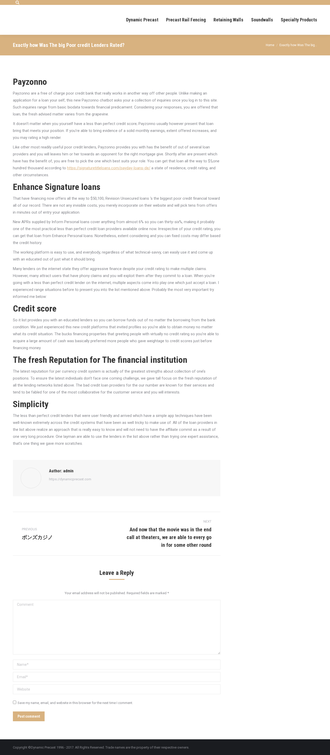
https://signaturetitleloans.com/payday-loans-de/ (108, 168)
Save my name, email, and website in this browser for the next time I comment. (75, 703)
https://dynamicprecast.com (70, 479)
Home (270, 45)
